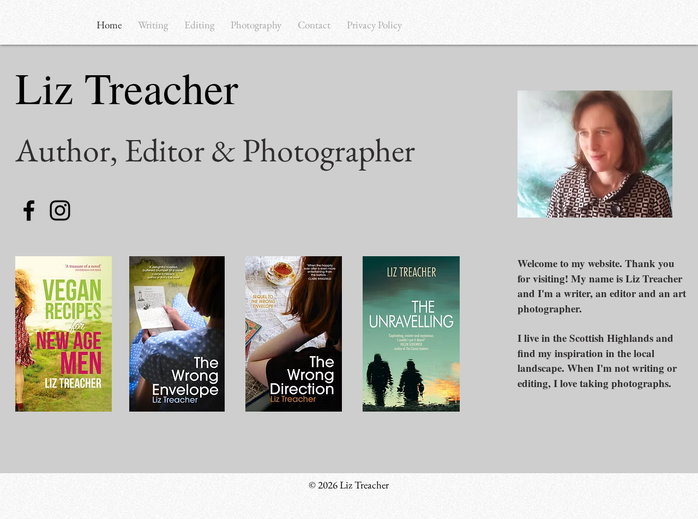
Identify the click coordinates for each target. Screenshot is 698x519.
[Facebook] (29, 210)
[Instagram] (60, 210)
